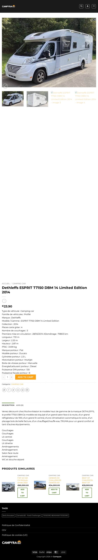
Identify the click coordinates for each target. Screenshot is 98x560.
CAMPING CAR (19, 284)
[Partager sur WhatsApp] (4, 390)
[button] (94, 6)
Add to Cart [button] (22, 493)
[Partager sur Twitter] (13, 390)
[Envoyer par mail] (18, 390)
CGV (4, 530)
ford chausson (8, 515)
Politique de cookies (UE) (14, 535)
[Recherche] (81, 6)
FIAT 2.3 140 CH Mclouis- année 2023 (22, 480)
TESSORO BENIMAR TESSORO (55, 515)
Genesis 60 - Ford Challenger (29, 515)
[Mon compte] (87, 6)
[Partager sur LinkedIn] (27, 390)
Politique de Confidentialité (16, 525)
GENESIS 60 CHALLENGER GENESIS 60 (55, 480)
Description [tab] (8, 405)
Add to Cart (25, 377)
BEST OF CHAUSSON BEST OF (87, 480)
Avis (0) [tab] (19, 405)
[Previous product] (4, 301)
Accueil (6, 284)
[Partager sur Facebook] (9, 390)
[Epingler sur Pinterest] (23, 390)
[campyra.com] (8, 6)
